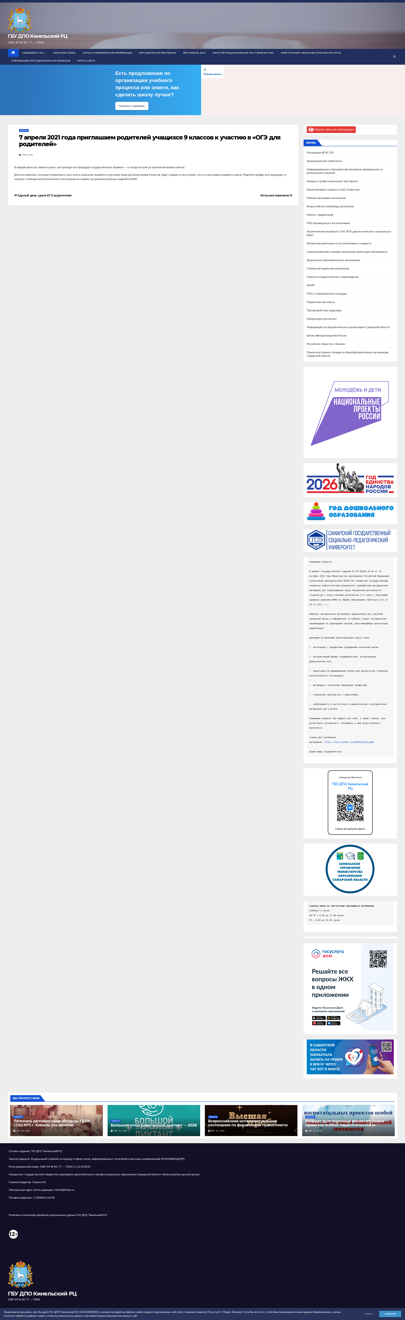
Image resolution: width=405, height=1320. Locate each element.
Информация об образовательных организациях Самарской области (348, 327)
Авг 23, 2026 (23, 1131)
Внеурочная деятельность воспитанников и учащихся (339, 243)
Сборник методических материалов (328, 268)
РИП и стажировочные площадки (327, 293)
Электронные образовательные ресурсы (311, 52)
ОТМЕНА (368, 1314)
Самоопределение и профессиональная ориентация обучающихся (347, 251)
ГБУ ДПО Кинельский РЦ (37, 36)
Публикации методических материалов (40, 60)
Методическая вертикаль (157, 52)
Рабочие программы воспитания (326, 198)
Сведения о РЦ (33, 52)
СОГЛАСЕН (390, 1314)
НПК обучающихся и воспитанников (328, 223)
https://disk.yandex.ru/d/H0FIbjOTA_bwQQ (349, 742)
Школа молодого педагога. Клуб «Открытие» (333, 189)
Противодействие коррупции (324, 310)
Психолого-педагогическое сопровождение (333, 277)
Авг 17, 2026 (315, 1131)
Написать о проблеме (132, 106)
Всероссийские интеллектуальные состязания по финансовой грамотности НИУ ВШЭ (248, 1125)
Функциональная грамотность (325, 161)
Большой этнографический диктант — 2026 (154, 1125)
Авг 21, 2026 (120, 1131)
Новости (24, 130)
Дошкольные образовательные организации (333, 260)
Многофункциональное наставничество (243, 52)
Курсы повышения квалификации (107, 52)
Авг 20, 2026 (218, 1131)
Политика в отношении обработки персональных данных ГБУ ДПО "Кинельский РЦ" (58, 1215)
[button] (394, 56)
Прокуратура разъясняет (322, 319)
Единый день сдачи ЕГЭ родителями (44, 195)
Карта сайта (86, 60)
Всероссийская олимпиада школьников (330, 206)
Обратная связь (64, 52)
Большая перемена (275, 195)
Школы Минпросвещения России (326, 335)
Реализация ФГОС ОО (320, 152)
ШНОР (311, 285)
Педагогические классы (321, 302)
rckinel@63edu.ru (64, 1190)
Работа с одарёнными (320, 214)
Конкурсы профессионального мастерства (332, 181)
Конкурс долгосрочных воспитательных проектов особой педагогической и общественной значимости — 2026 (344, 1125)
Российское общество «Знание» (326, 344)
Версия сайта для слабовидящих (334, 129)
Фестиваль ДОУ (194, 52)
